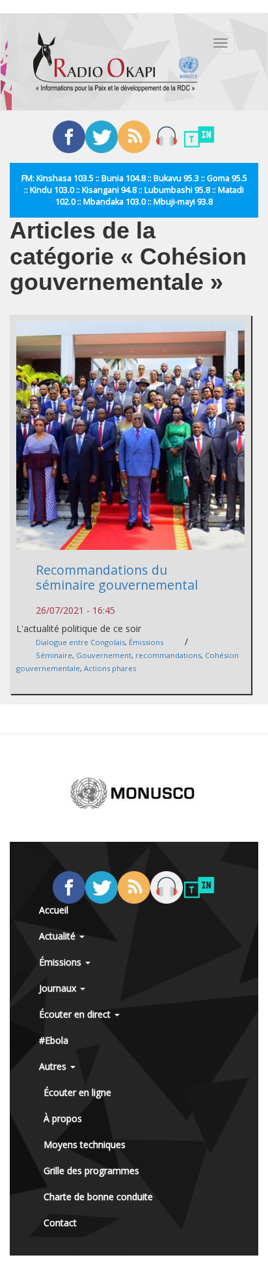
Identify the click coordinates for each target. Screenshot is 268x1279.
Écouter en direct (76, 1014)
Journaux (59, 988)
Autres (54, 1066)
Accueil (53, 910)
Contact (60, 1222)
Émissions (146, 642)
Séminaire (54, 655)
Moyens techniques (85, 1144)
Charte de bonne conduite (98, 1196)
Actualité (58, 936)
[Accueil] (115, 62)
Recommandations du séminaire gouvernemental (117, 577)
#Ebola (53, 1040)
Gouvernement (103, 655)
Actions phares (110, 668)
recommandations (168, 655)
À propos (63, 1118)
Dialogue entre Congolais (80, 642)
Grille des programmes (91, 1170)
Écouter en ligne (77, 1092)
